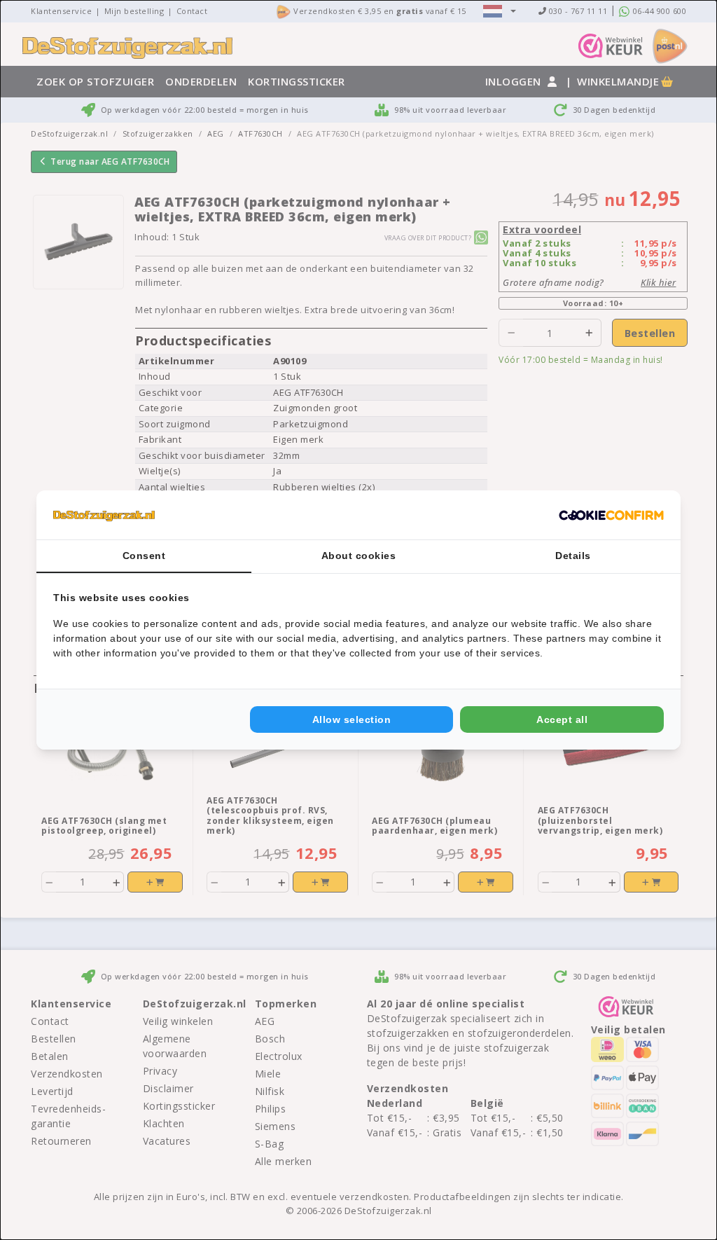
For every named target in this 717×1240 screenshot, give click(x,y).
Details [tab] (573, 555)
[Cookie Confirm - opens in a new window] (611, 515)
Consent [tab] (144, 555)
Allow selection (351, 719)
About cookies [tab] (358, 555)
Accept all (561, 719)
